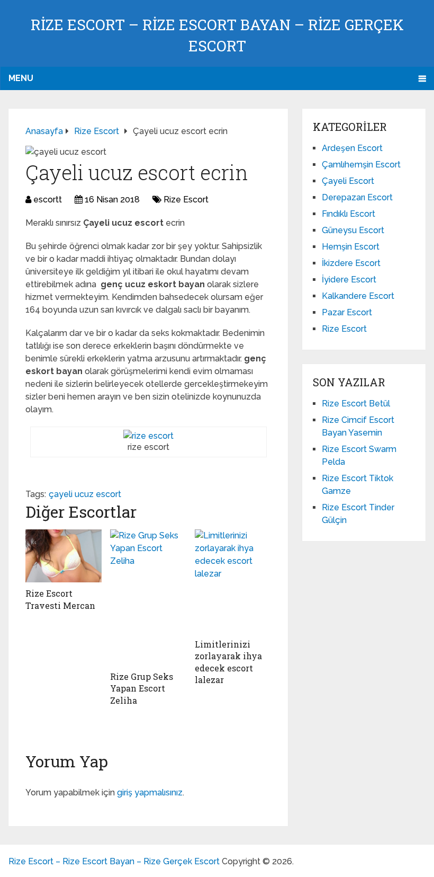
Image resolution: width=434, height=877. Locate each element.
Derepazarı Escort (357, 197)
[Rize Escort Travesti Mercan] (63, 556)
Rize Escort (186, 199)
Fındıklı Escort (348, 214)
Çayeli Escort (348, 181)
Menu (20, 78)
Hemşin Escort (350, 247)
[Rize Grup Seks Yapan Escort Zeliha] (148, 597)
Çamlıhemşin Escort (361, 165)
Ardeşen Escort (352, 148)
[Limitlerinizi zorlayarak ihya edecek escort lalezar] (233, 581)
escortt (47, 199)
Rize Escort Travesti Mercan (60, 599)
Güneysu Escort (353, 230)
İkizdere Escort (351, 263)
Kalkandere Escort (358, 296)
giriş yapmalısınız (150, 792)
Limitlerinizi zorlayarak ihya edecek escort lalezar (228, 662)
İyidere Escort (349, 279)
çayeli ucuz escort (85, 494)
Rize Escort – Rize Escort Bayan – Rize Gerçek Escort (114, 861)
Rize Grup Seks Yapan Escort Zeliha (141, 688)
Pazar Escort (347, 312)
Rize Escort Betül (356, 403)
